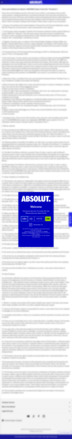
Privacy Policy (32, 232)
